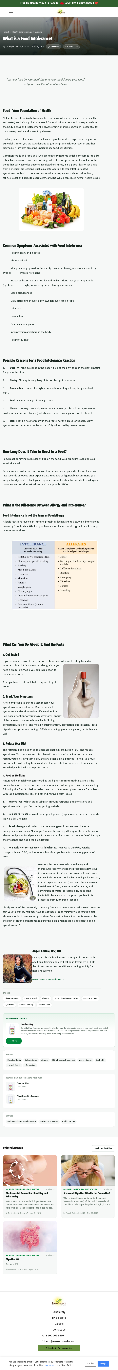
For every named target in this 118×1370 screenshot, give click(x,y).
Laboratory (59, 1312)
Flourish (6, 32)
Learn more (49, 1365)
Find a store (59, 1318)
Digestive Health (12, 998)
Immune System (90, 998)
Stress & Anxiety (26, 1005)
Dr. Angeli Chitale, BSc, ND (17, 47)
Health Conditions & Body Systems (27, 32)
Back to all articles (103, 1148)
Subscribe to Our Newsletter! (59, 1348)
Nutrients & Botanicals (49, 1121)
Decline (90, 1364)
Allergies (46, 998)
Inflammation (44, 1005)
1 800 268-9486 (55, 1335)
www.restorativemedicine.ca (48, 979)
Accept (103, 1364)
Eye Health (9, 1005)
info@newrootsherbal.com (61, 1341)
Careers (59, 1324)
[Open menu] (11, 12)
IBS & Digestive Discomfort (66, 998)
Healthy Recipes (68, 1121)
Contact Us (59, 1330)
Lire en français (71, 47)
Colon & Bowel (30, 998)
